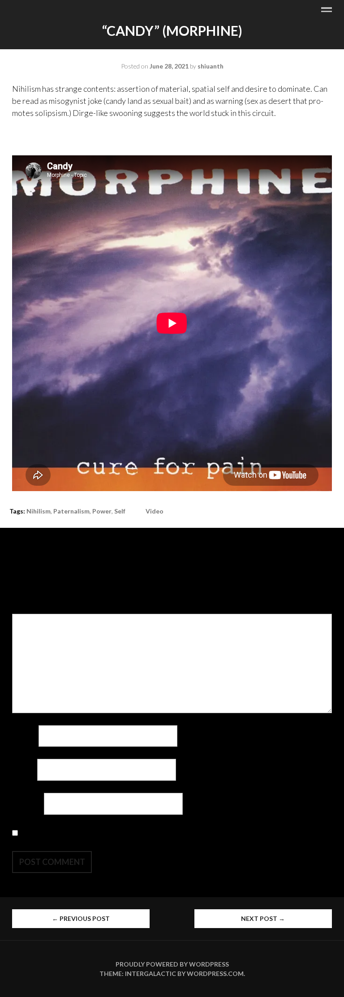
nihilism (38, 511)
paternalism (71, 511)
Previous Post (81, 918)
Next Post (263, 918)
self (119, 511)
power (102, 511)
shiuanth (211, 66)
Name (24, 735)
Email (24, 769)
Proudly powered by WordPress (172, 964)
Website (27, 804)
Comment (31, 607)
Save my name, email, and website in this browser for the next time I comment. (150, 833)
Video (154, 511)
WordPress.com (215, 973)
